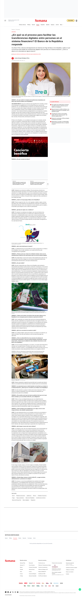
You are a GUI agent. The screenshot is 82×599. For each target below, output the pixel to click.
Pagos (13, 497)
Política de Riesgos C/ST (43, 569)
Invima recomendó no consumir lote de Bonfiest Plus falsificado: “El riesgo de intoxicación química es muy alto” (19, 183)
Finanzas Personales (33, 567)
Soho (21, 571)
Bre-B (13, 495)
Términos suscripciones (42, 567)
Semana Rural (31, 569)
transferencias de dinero (40, 497)
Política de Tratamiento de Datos (44, 565)
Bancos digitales (26, 500)
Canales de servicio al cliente (71, 567)
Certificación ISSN (41, 573)
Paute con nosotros (69, 571)
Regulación (33, 500)
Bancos (34, 495)
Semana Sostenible (32, 575)
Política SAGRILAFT (42, 571)
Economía (18, 29)
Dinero (21, 567)
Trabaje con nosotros (70, 569)
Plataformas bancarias (20, 495)
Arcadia (21, 569)
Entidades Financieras (42, 495)
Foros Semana (32, 565)
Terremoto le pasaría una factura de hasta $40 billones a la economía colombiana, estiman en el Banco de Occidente (37, 183)
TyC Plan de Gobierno (42, 575)
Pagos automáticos (20, 497)
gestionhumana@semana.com (58, 574)
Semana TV (22, 565)
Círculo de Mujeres (32, 573)
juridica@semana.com (56, 570)
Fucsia (21, 573)
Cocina (30, 571)
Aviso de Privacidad (9, 594)
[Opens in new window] (8, 592)
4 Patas (21, 575)
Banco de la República (30, 497)
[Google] (5, 592)
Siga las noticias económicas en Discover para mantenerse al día (27, 54)
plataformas (29, 495)
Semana (13, 29)
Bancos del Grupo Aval (16, 500)
